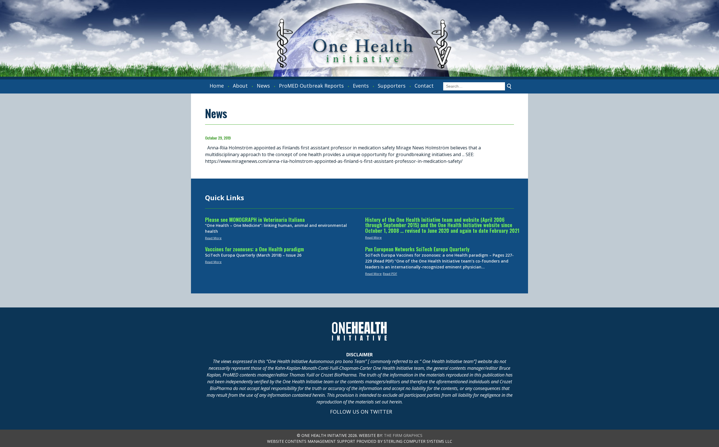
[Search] (509, 86)
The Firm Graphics (403, 435)
